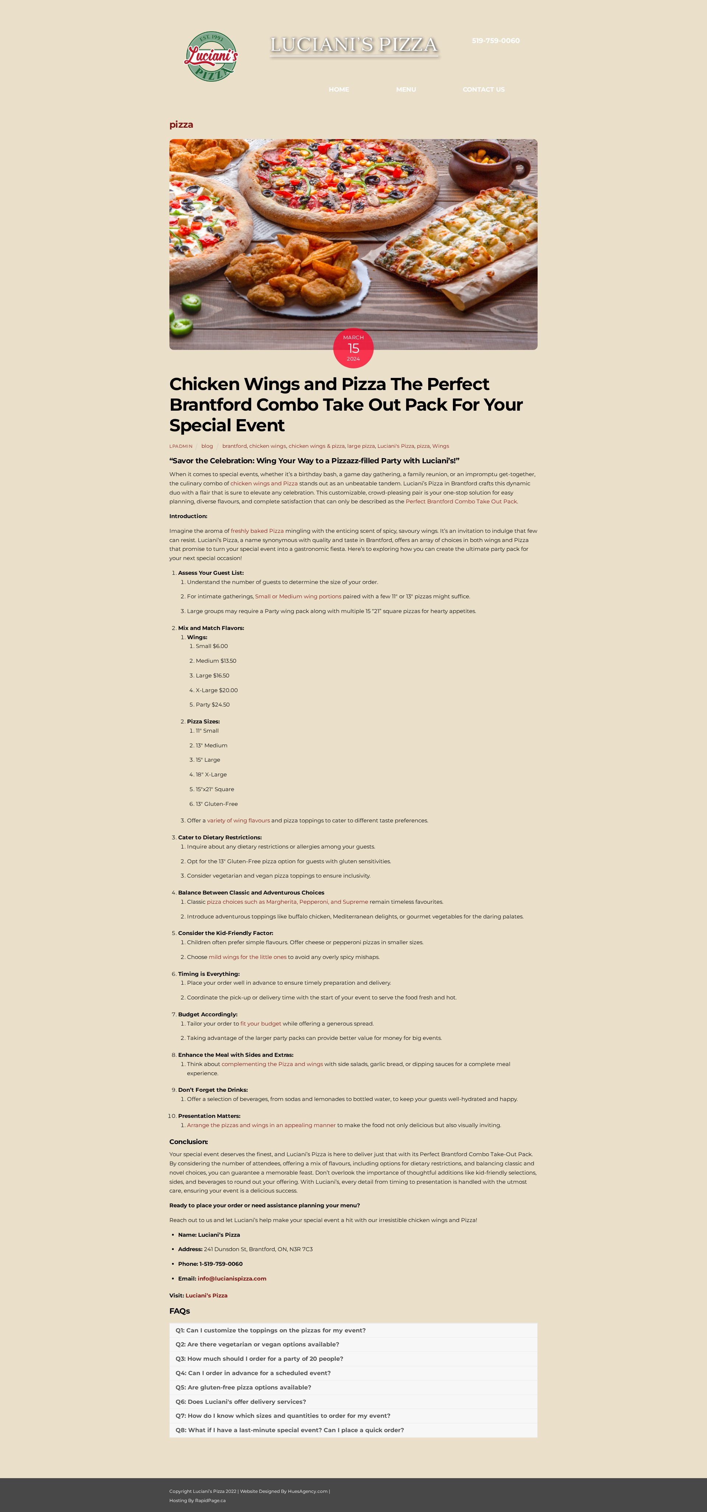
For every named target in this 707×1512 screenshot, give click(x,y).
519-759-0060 (496, 40)
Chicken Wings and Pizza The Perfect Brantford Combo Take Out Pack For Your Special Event (346, 404)
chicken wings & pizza (317, 446)
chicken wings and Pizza (264, 483)
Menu (406, 89)
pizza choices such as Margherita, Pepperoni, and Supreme (287, 901)
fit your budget (260, 1023)
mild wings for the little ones (246, 956)
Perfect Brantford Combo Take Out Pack (460, 501)
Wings (440, 446)
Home (339, 89)
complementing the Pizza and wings (272, 1063)
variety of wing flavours (238, 820)
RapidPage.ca (210, 1500)
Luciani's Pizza (395, 446)
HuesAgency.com (308, 1491)
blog (207, 446)
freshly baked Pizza (257, 530)
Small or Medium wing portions (297, 596)
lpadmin (181, 446)
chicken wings (267, 446)
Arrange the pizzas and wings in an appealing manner (261, 1125)
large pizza (361, 446)
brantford (234, 446)
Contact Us (484, 89)
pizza (423, 446)
